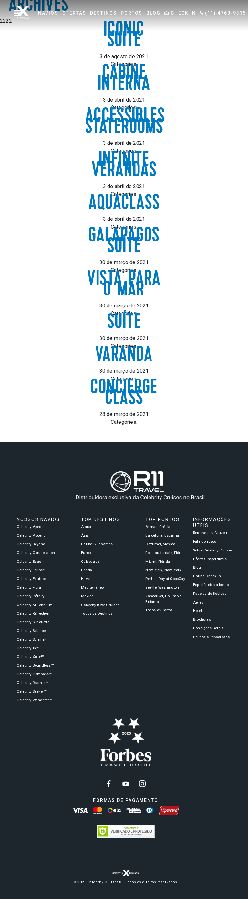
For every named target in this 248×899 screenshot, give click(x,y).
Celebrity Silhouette (33, 622)
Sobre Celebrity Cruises (213, 550)
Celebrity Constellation (36, 553)
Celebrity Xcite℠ (30, 657)
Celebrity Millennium (35, 605)
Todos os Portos (158, 610)
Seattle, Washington (162, 587)
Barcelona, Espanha (162, 535)
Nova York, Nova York (163, 570)
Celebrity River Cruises (100, 605)
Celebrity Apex (29, 527)
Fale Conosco (204, 542)
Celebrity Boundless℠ (35, 665)
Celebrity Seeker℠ (32, 692)
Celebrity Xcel (28, 648)
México (87, 596)
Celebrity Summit (31, 639)
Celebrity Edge (29, 562)
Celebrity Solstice (31, 631)
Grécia (86, 570)
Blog (197, 567)
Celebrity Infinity (31, 596)
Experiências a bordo (211, 585)
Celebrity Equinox (31, 579)
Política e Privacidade (211, 637)
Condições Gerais (208, 628)
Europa (87, 553)
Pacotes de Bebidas (210, 594)
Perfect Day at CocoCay (165, 579)
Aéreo (198, 602)
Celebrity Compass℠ (34, 674)
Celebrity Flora (29, 587)
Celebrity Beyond (31, 544)
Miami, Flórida (157, 562)
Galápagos (90, 562)
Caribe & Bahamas (97, 544)
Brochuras (202, 619)
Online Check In (207, 576)
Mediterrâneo (92, 587)
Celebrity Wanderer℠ (34, 700)
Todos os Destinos (96, 613)
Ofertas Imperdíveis (210, 559)
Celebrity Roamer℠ (32, 683)
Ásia (85, 535)
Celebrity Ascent (31, 535)
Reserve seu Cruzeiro (211, 533)
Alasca (87, 527)
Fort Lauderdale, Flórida (165, 553)
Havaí (85, 579)
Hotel (197, 611)
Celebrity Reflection (33, 613)
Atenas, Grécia (157, 527)
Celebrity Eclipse (31, 570)
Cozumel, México (160, 544)
